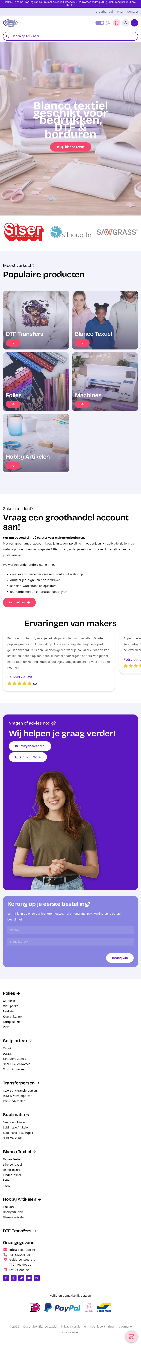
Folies (9, 993)
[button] (117, 23)
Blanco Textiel (17, 1151)
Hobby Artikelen (19, 1199)
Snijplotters (15, 1040)
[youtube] (29, 1278)
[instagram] (14, 1278)
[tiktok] (21, 1278)
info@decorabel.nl (22, 1250)
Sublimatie (14, 1114)
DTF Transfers (17, 1230)
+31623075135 (19, 1254)
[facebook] (6, 1278)
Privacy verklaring (73, 1326)
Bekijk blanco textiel (70, 147)
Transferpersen (19, 1083)
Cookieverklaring (102, 1326)
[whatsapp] (37, 1278)
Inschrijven (120, 958)
